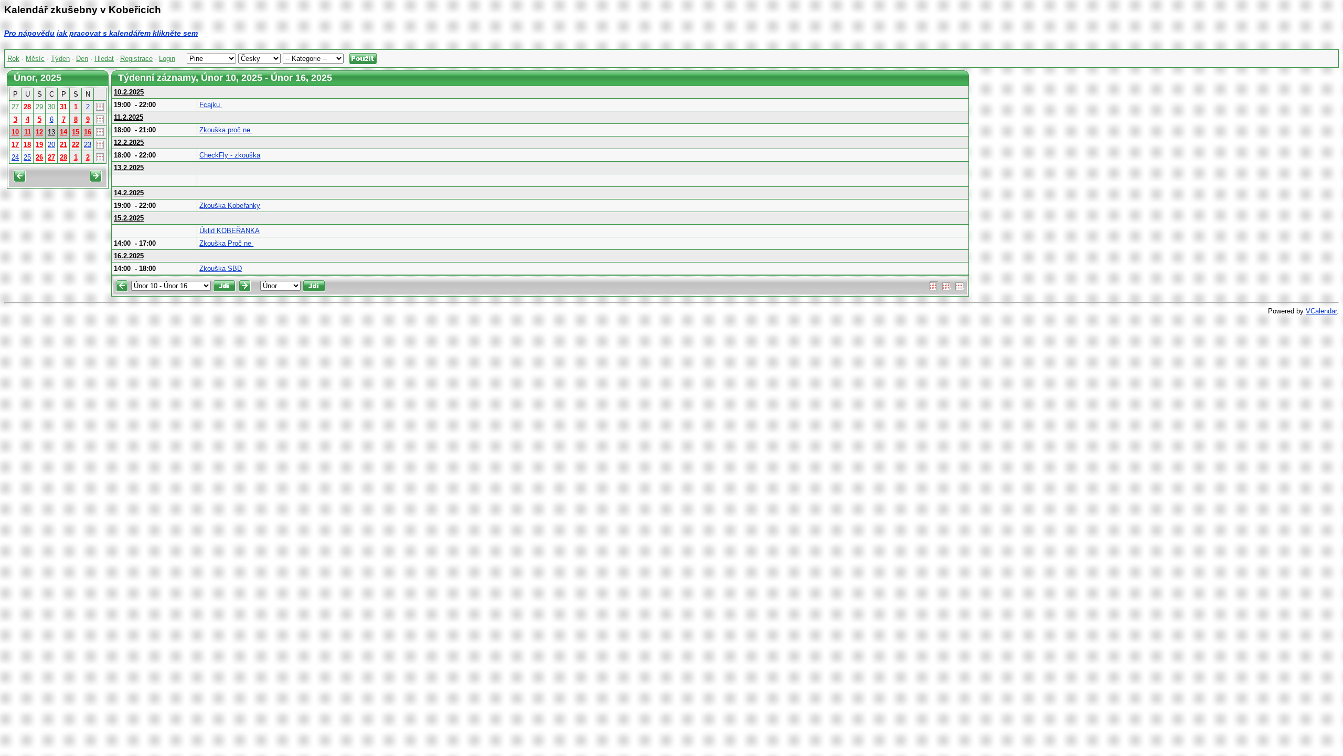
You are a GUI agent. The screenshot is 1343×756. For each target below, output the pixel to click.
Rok (13, 58)
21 (63, 145)
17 (15, 145)
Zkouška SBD (220, 268)
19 (39, 145)
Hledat (104, 58)
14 (63, 132)
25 (27, 157)
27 (15, 107)
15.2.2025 (129, 218)
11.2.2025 (128, 117)
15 (75, 132)
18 (27, 145)
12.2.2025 (129, 142)
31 (63, 107)
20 (51, 145)
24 (15, 157)
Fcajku (210, 105)
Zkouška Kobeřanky (229, 205)
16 (87, 132)
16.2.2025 (129, 256)
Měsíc (35, 58)
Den (82, 58)
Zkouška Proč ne (226, 243)
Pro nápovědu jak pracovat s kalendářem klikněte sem (101, 33)
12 (39, 132)
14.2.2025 (129, 193)
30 (51, 107)
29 (39, 107)
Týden (60, 58)
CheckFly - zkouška (229, 155)
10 (15, 132)
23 (87, 145)
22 (75, 145)
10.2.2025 (129, 92)
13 (51, 132)
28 (27, 107)
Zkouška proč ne (225, 130)
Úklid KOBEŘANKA (229, 231)
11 (27, 132)
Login (167, 58)
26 (39, 157)
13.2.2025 (129, 168)
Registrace (136, 58)
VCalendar (1321, 311)
